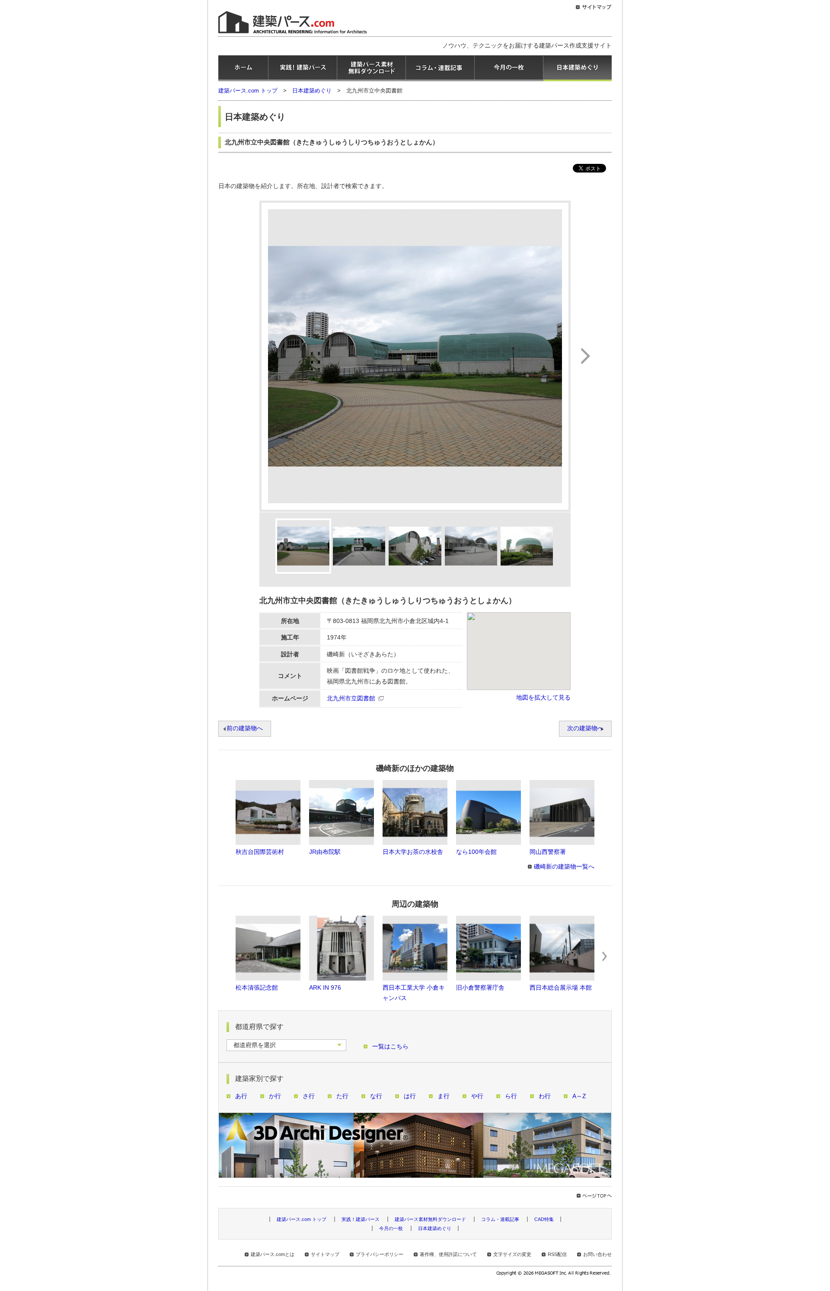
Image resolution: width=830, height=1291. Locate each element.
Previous (225, 956)
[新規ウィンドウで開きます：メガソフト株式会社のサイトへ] (554, 1274)
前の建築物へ (245, 728)
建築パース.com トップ (248, 90)
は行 (410, 1096)
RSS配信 (557, 1254)
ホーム (243, 68)
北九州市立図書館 (351, 698)
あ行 (241, 1096)
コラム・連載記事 (440, 68)
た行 (342, 1096)
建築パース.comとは (272, 1254)
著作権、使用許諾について (448, 1254)
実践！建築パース (302, 68)
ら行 (511, 1096)
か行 (275, 1096)
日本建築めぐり (577, 68)
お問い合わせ (597, 1254)
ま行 (443, 1096)
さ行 (309, 1096)
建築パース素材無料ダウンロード (371, 68)
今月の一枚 (509, 68)
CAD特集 (544, 1219)
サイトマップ (325, 1254)
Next (604, 956)
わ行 (545, 1096)
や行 (477, 1096)
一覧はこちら (390, 1046)
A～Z (579, 1096)
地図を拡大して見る (543, 697)
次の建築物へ (585, 728)
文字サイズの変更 (512, 1254)
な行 (376, 1096)
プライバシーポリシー (379, 1254)
